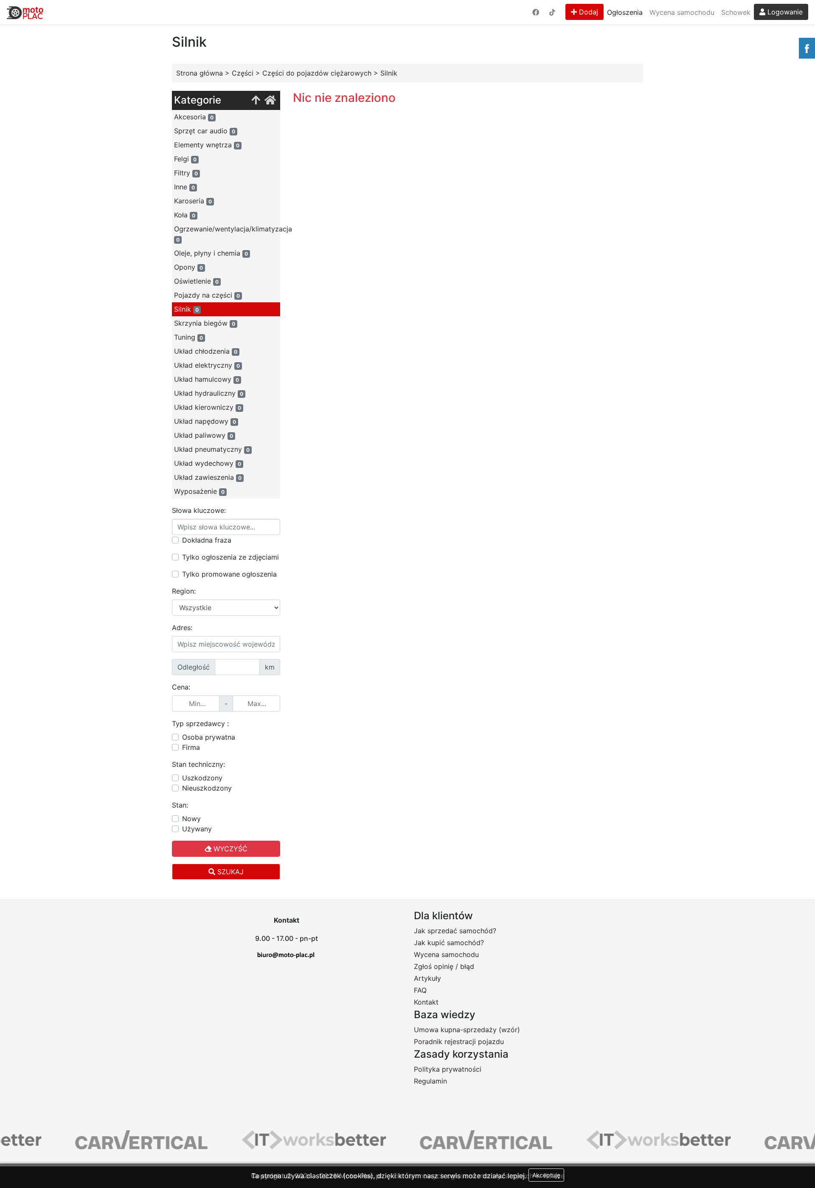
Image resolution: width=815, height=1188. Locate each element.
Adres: (182, 627)
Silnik (186, 309)
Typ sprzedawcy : (200, 723)
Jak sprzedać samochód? (455, 930)
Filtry (186, 173)
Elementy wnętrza (206, 145)
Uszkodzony (202, 778)
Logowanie (784, 12)
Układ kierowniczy (207, 407)
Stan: (180, 805)
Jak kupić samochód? (449, 942)
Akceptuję (546, 1175)
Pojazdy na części (207, 295)
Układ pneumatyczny (212, 449)
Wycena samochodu (681, 12)
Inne (184, 187)
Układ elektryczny (207, 365)
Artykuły (427, 978)
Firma (191, 747)
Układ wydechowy (207, 463)
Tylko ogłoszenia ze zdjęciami (230, 557)
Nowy (191, 818)
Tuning (188, 337)
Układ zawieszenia (208, 477)
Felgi (185, 159)
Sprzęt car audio (204, 131)
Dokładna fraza (206, 540)
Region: (184, 591)
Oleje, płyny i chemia (211, 253)
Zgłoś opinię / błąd (444, 966)
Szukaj (229, 871)
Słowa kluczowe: (199, 510)
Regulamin (430, 1081)
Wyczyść (229, 849)
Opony (188, 267)
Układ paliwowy (203, 435)
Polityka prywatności (447, 1069)
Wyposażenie (199, 491)
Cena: (181, 687)
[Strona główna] (270, 100)
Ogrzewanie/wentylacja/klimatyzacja (227, 234)
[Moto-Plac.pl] (25, 12)
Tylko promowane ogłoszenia (229, 574)
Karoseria (193, 201)
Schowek (735, 12)
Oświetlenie (196, 281)
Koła (184, 215)
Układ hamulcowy (206, 379)
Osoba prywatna (208, 737)
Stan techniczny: (198, 764)
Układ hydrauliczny (208, 393)
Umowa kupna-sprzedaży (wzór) (467, 1029)
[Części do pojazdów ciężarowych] (255, 100)
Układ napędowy (205, 421)
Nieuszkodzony (207, 788)
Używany (197, 829)
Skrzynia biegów (204, 323)
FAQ (420, 990)
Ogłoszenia (625, 12)
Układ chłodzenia (205, 351)
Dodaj (587, 12)
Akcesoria (194, 117)
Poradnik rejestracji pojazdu (459, 1041)
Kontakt (426, 1002)
